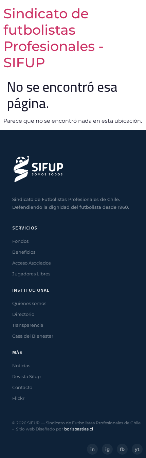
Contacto (22, 387)
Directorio (23, 314)
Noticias (21, 365)
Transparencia (27, 325)
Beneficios (23, 252)
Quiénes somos (29, 303)
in (92, 449)
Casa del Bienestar (32, 336)
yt (137, 449)
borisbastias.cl (78, 428)
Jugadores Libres (31, 273)
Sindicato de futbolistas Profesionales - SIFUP (53, 38)
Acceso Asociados (31, 263)
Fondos (20, 241)
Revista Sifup (26, 376)
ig (107, 449)
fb (122, 449)
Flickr (18, 398)
